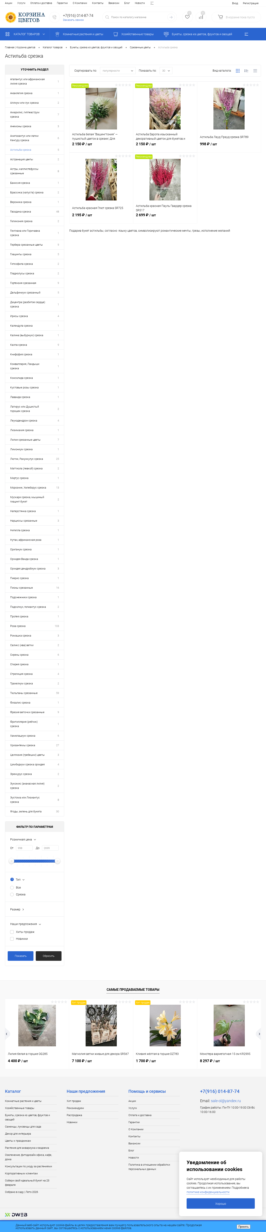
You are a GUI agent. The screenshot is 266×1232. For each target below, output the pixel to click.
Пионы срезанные (21, 587)
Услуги (21, 3)
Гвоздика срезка (20, 211)
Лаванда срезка (20, 397)
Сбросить (48, 955)
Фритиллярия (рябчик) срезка (24, 724)
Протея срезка (19, 616)
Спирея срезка (19, 664)
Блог (127, 3)
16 (57, 587)
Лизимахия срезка (21, 430)
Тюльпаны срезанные (24, 693)
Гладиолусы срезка (22, 273)
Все (18, 887)
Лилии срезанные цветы (25, 439)
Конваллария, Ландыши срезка (24, 366)
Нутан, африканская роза (25, 539)
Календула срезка (21, 325)
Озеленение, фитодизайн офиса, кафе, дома (28, 1157)
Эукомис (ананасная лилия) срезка (27, 785)
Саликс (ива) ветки (21, 645)
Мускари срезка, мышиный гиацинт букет (27, 499)
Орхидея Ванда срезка (24, 559)
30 (57, 811)
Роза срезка (18, 626)
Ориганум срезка (21, 549)
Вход (235, 3)
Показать (21, 955)
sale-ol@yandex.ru (226, 1101)
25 (57, 458)
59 (57, 693)
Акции (8, 3)
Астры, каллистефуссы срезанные (24, 171)
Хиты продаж (25, 932)
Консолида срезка (21, 377)
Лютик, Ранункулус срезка (26, 458)
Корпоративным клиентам (21, 1173)
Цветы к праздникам (18, 1140)
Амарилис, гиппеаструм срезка (24, 114)
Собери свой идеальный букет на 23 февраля (27, 1182)
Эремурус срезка (21, 774)
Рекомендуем (75, 1108)
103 (57, 626)
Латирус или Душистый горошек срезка (24, 409)
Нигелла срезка (20, 530)
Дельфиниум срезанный (25, 292)
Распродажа (74, 1115)
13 (57, 487)
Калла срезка (18, 344)
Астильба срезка (20, 149)
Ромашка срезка (20, 635)
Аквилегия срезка (21, 93)
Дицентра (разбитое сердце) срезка (27, 304)
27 (57, 745)
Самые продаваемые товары (133, 990)
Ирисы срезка (19, 316)
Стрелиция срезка (21, 673)
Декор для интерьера (18, 1133)
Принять (243, 1226)
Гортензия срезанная (23, 283)
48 (57, 211)
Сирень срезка (19, 654)
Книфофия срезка (21, 354)
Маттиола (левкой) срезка (26, 468)
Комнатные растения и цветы (23, 1101)
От (12, 848)
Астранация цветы (21, 159)
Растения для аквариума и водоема (27, 1147)
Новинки (22, 938)
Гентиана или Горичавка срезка (25, 233)
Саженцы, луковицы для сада (23, 1126)
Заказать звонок (73, 19)
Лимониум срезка (21, 449)
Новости (140, 3)
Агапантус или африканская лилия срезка (27, 81)
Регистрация (251, 3)
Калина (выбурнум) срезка (26, 335)
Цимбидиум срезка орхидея (27, 764)
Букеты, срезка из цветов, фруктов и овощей (27, 1117)
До (37, 848)
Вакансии (113, 3)
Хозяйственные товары (19, 1108)
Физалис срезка (20, 702)
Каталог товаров (27, 34)
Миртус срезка (19, 478)
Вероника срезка (20, 202)
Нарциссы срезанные (23, 520)
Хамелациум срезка (22, 735)
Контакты (97, 3)
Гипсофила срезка (21, 263)
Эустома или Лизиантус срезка (25, 799)
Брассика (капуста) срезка (26, 192)
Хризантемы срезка (22, 745)
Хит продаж (74, 1101)
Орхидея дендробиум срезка (28, 568)
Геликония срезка (21, 221)
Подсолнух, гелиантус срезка (28, 606)
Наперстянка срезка (23, 511)
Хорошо (220, 1203)
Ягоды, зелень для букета (26, 811)
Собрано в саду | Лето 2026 (21, 1191)
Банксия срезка (20, 182)
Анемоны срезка (20, 126)
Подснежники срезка (23, 597)
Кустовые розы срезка (24, 387)
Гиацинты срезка (20, 254)
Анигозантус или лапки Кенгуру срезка (24, 138)
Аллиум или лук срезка (24, 102)
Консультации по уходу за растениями (28, 1166)
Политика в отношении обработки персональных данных (149, 1167)
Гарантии (62, 3)
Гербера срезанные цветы (26, 244)
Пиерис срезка (19, 578)
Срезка (21, 894)
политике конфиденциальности (208, 1192)
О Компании (80, 3)
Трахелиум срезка (21, 683)
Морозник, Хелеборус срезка (28, 487)
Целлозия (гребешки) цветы (27, 754)
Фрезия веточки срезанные (27, 712)
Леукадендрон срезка (23, 420)
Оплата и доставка (41, 3)
